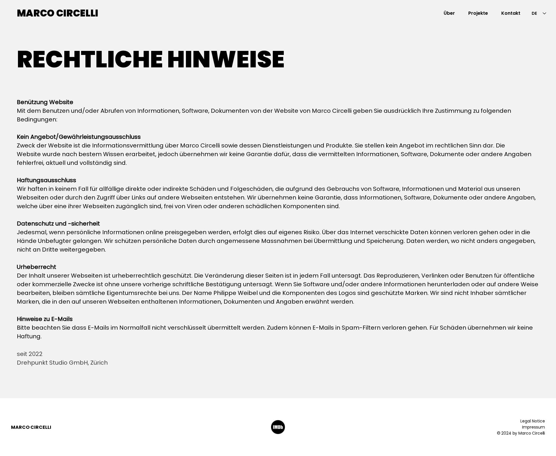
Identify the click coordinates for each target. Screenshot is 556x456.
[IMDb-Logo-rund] (278, 427)
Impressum (533, 427)
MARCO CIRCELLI (57, 13)
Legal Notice (532, 421)
